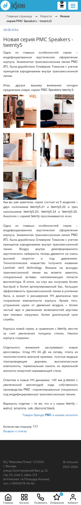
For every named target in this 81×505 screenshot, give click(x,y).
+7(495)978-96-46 (22, 483)
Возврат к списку (15, 431)
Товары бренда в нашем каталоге (50, 415)
